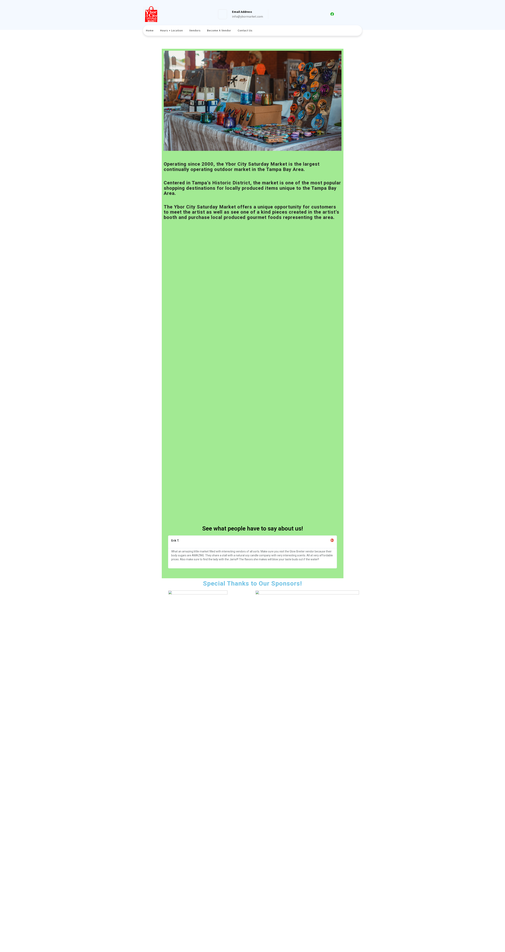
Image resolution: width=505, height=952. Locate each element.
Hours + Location (171, 30)
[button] (252, 101)
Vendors (195, 30)
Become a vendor (219, 30)
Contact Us (245, 30)
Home (150, 30)
